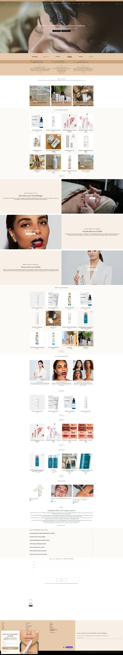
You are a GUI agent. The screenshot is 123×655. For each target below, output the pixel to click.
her (8, 650)
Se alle (61, 351)
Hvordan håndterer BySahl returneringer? (38, 550)
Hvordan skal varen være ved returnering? (38, 554)
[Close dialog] (37, 632)
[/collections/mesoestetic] (58, 56)
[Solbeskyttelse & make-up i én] (83, 370)
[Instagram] (65, 647)
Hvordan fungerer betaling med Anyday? (38, 543)
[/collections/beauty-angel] (81, 56)
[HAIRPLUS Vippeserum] (37, 141)
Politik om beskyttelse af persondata (64, 583)
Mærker (3, 629)
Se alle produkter (30, 233)
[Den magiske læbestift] (61, 370)
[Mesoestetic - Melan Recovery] (53, 299)
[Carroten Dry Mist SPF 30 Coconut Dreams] (37, 338)
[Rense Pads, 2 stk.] (53, 318)
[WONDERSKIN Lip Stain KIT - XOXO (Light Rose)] (85, 121)
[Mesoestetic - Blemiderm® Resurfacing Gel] (53, 121)
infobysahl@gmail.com (53, 629)
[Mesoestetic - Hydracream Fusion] (37, 299)
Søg (26, 624)
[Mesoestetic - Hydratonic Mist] (37, 318)
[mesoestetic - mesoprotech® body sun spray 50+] (69, 162)
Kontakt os (27, 629)
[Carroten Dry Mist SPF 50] (69, 299)
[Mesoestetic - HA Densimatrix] (37, 121)
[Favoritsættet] (40, 370)
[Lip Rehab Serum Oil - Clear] (69, 141)
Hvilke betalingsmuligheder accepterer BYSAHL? (40, 540)
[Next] (96, 491)
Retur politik (27, 627)
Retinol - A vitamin (34, 498)
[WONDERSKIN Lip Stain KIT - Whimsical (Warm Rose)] (69, 121)
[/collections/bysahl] (69, 56)
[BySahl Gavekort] (85, 338)
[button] (33, 3)
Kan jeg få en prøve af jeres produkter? (38, 536)
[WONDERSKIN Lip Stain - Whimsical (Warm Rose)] (69, 431)
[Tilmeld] (120, 638)
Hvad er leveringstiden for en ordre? (37, 547)
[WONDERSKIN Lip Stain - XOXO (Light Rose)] (85, 431)
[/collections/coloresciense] (92, 56)
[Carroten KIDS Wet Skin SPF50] (53, 338)
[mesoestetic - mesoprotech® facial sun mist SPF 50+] (85, 141)
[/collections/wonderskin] (35, 56)
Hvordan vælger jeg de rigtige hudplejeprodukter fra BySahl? (42, 533)
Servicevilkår (72, 583)
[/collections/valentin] (46, 56)
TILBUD (3, 627)
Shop (2, 624)
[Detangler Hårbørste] (37, 162)
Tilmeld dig (10, 648)
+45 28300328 (52, 630)
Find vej (30, 605)
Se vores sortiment (61, 525)
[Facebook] (63, 647)
